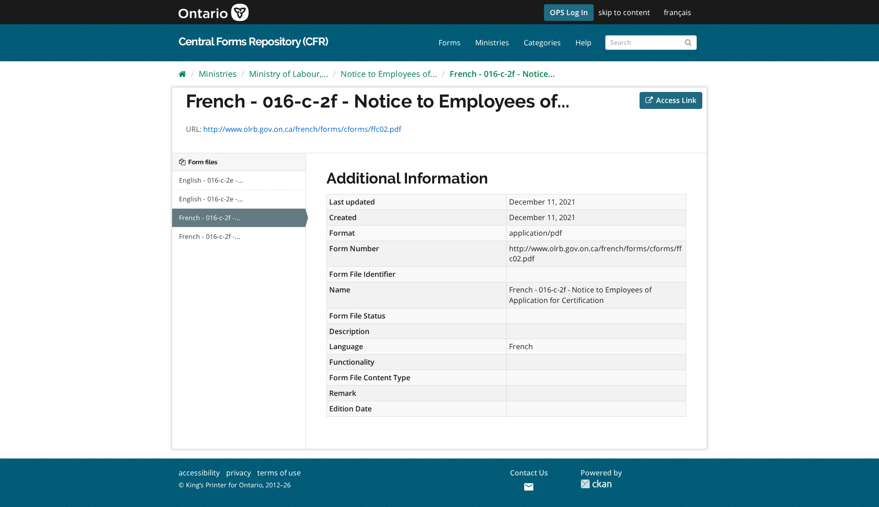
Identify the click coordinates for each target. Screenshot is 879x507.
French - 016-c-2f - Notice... (502, 73)
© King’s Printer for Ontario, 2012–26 (235, 484)
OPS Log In (569, 12)
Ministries (492, 43)
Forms (450, 43)
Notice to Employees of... (389, 73)
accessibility (199, 473)
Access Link (675, 100)
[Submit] (688, 41)
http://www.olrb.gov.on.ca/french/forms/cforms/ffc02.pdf (302, 129)
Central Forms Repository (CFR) (253, 41)
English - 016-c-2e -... (211, 180)
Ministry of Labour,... (288, 73)
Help (583, 43)
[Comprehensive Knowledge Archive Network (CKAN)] (596, 484)
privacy (238, 473)
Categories (542, 43)
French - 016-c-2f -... (209, 217)
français (677, 12)
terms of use (279, 473)
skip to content (624, 12)
